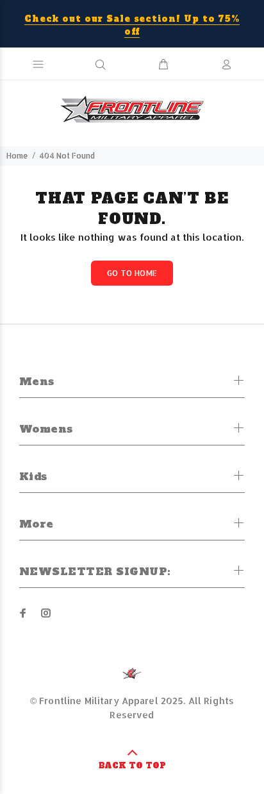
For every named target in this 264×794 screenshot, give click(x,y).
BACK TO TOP (132, 766)
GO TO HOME (132, 273)
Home (17, 155)
